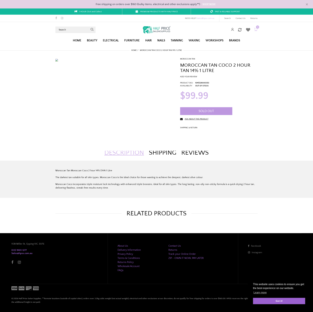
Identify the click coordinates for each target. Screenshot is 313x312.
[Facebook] (56, 18)
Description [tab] (124, 153)
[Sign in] (232, 29)
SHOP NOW (209, 4)
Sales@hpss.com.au (205, 18)
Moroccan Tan (187, 59)
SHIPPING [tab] (162, 153)
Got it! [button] (279, 301)
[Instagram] (62, 18)
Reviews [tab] (195, 153)
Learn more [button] (260, 292)
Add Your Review (188, 77)
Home (134, 50)
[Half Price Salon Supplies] (156, 29)
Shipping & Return (188, 128)
